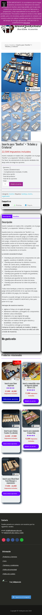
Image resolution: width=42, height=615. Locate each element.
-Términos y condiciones (10, 565)
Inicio (6, 45)
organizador (6, 196)
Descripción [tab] (7, 216)
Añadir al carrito (16, 184)
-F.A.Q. (4, 561)
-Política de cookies (8, 574)
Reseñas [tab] (16, 216)
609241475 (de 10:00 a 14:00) (14, 533)
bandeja (24, 194)
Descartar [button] (26, 23)
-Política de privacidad (9, 570)
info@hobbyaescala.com (14, 530)
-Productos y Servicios (9, 557)
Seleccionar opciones (10, 399)
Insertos (12, 45)
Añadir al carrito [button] (30, 401)
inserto (30, 194)
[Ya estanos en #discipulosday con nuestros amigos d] (21, 590)
